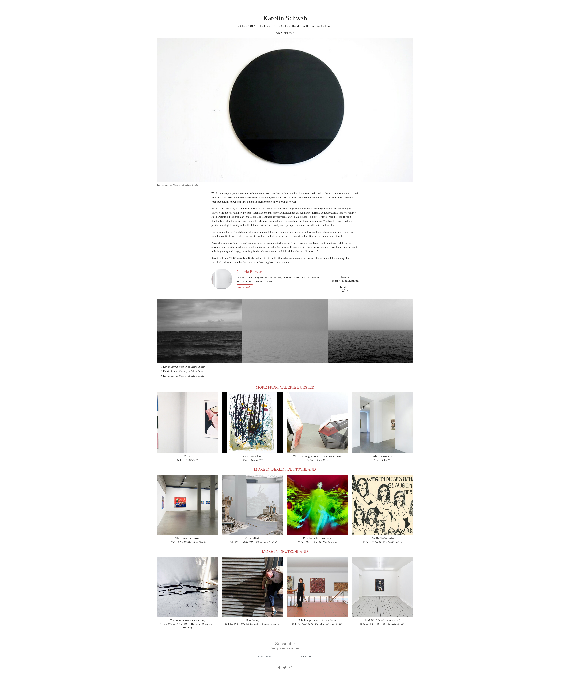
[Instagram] (290, 667)
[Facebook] (279, 667)
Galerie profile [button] (245, 287)
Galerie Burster (249, 271)
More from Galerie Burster (285, 387)
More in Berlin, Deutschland (285, 469)
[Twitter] (285, 667)
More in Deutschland (285, 551)
